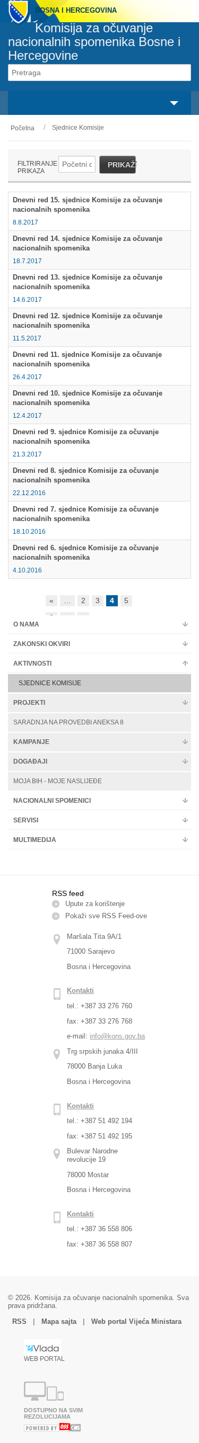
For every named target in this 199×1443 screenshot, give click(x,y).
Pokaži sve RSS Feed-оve (106, 916)
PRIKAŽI (122, 164)
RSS (20, 1321)
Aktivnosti (32, 663)
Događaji (30, 761)
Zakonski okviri (41, 644)
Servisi (25, 820)
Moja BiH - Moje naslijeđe (57, 781)
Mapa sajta (58, 1321)
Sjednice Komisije (78, 127)
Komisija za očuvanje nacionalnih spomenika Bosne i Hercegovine (94, 41)
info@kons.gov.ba (117, 1036)
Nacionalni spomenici (52, 800)
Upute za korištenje (95, 904)
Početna (22, 128)
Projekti (29, 702)
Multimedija (34, 840)
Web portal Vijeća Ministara (136, 1321)
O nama (26, 624)
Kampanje (31, 742)
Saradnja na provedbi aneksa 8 (68, 722)
